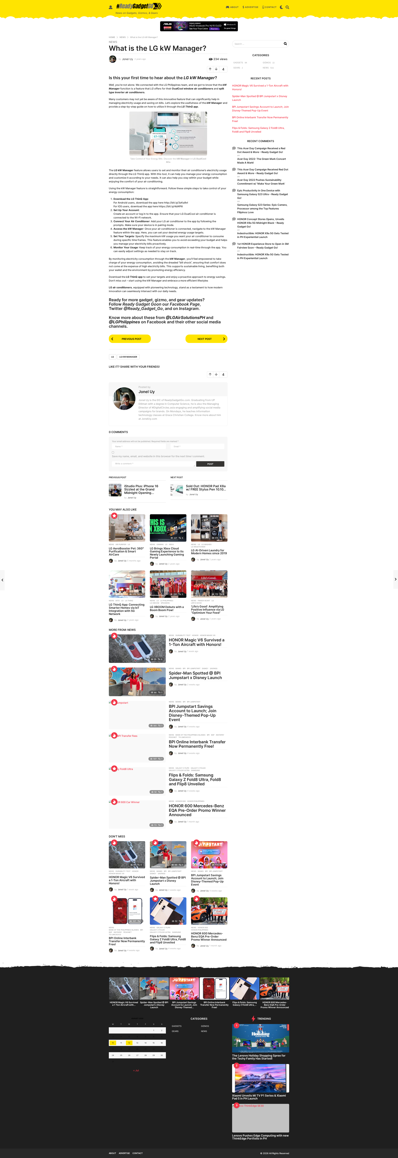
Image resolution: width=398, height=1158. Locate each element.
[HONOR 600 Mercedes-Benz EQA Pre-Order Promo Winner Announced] (137, 814)
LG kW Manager (128, 357)
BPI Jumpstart (193, 668)
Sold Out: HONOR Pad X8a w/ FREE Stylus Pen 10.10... (206, 487)
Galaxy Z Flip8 (182, 768)
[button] (110, 7)
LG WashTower (198, 547)
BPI (184, 668)
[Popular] (114, 516)
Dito (118, 601)
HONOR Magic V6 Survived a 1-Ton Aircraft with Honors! (196, 642)
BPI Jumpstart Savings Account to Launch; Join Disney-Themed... (184, 1005)
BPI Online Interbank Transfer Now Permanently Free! (197, 744)
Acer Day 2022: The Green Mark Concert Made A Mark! (261, 160)
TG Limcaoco (184, 737)
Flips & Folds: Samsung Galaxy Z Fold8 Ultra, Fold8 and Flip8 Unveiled (195, 779)
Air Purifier (121, 544)
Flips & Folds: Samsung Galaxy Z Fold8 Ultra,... (244, 1003)
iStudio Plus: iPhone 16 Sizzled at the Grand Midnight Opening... (141, 489)
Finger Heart (204, 601)
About (234, 7)
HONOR (195, 635)
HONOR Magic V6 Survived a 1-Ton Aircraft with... (124, 1003)
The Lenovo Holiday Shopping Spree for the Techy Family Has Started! (258, 1057)
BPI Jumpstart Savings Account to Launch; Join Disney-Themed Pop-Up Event (192, 713)
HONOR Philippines (195, 801)
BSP (212, 735)
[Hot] (114, 636)
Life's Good (196, 603)
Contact (271, 7)
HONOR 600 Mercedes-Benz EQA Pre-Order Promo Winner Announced (197, 810)
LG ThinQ (129, 601)
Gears (236, 67)
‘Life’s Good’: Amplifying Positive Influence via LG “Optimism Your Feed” (207, 609)
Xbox (171, 544)
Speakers (165, 603)
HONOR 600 (181, 801)
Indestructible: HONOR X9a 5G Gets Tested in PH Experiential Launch (263, 235)
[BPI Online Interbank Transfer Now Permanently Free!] (137, 748)
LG (112, 357)
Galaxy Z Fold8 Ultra (179, 770)
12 (129, 1043)
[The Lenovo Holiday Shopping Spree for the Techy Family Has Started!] (260, 1038)
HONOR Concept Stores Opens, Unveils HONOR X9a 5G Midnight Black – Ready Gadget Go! (260, 223)
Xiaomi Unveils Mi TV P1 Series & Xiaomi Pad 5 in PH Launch (259, 1097)
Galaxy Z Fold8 (198, 768)
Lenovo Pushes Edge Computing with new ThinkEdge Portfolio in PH (260, 1137)
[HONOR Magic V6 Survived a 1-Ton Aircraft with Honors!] (137, 648)
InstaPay (220, 735)
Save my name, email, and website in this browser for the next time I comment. (158, 456)
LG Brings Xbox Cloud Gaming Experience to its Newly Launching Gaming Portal (167, 553)
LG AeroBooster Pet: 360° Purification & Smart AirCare (126, 551)
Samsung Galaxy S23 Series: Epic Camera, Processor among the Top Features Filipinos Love (262, 208)
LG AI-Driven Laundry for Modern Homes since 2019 (209, 552)
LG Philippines (166, 601)
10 (113, 1043)
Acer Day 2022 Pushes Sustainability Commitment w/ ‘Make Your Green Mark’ (261, 181)
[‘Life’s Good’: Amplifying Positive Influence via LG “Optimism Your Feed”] (209, 584)
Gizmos (267, 62)
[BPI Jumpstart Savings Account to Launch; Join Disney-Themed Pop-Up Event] (137, 715)
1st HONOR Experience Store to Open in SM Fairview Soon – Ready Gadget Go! (263, 245)
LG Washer (206, 544)
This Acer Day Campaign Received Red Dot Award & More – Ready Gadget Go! (262, 171)
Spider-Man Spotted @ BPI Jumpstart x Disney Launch (195, 675)
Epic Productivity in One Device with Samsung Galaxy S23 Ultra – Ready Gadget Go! (262, 194)
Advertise (252, 7)
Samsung (195, 770)
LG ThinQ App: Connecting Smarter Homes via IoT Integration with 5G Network (126, 609)
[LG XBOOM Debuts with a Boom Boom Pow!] (168, 584)
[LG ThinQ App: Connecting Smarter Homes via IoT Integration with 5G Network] (127, 584)
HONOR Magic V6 (207, 635)
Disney (205, 668)
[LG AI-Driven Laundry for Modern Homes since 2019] (209, 528)
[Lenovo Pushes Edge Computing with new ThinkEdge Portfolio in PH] (260, 1118)
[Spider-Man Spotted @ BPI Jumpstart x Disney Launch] (137, 682)
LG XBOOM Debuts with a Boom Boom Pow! (167, 608)
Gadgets (238, 62)
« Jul (136, 1070)
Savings (213, 668)
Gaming (160, 544)
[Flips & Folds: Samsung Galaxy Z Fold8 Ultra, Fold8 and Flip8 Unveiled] (137, 781)
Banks (178, 668)
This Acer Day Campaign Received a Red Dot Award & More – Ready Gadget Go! (261, 150)
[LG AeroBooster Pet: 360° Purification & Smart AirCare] (127, 528)
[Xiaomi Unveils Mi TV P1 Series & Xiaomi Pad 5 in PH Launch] (260, 1078)
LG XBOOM (154, 603)
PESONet (173, 737)
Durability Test (183, 635)
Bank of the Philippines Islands (190, 735)
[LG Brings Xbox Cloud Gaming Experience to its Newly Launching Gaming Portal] (168, 528)
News (113, 42)
